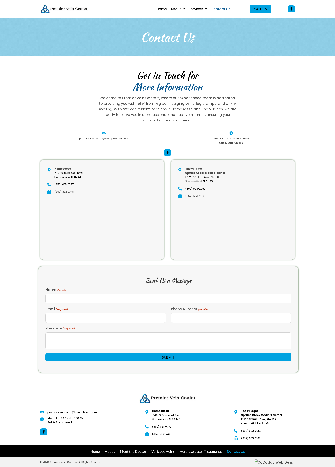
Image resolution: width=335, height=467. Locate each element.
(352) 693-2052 (195, 188)
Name (57, 289)
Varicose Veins (163, 451)
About (110, 451)
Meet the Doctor (133, 451)
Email (56, 308)
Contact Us (236, 451)
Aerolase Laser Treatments (201, 451)
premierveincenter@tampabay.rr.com (104, 138)
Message (60, 328)
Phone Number (190, 308)
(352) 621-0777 (64, 184)
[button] (260, 9)
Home (95, 451)
